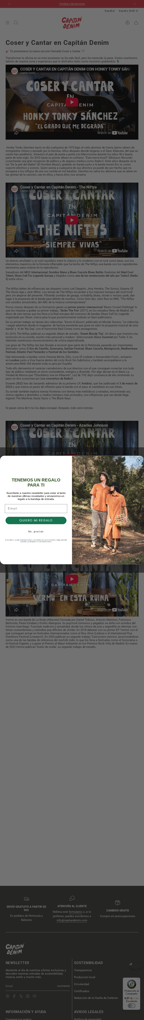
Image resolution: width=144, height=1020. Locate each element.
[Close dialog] (139, 460)
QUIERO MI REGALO (36, 520)
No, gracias (36, 531)
